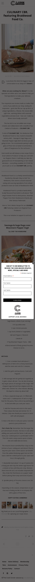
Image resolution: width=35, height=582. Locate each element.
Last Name (6, 290)
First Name (6, 283)
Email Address (8, 276)
